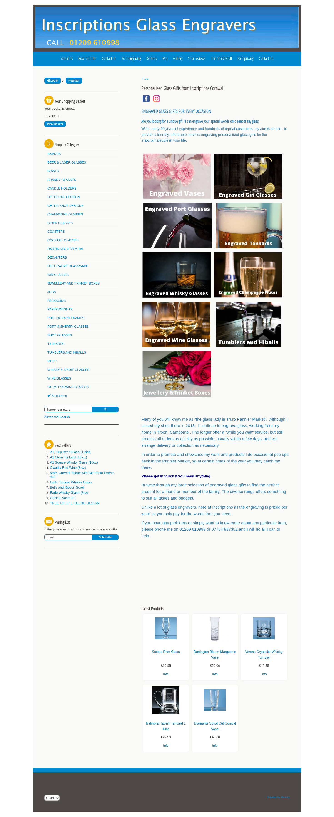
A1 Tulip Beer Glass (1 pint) (70, 452)
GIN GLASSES (58, 275)
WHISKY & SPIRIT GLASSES (68, 370)
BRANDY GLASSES (61, 180)
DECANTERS (57, 257)
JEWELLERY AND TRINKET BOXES (73, 283)
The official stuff (221, 58)
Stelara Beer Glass (166, 652)
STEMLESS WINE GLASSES (68, 387)
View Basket (55, 124)
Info (166, 674)
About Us (67, 58)
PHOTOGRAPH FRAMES (65, 318)
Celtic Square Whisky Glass (71, 482)
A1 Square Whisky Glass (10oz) (74, 462)
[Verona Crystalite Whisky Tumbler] (264, 641)
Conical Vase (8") (63, 498)
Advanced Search (57, 417)
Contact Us (109, 58)
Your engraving (131, 58)
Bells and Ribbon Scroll (67, 487)
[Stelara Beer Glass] (166, 641)
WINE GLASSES (59, 378)
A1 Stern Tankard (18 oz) (68, 457)
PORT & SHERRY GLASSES (68, 326)
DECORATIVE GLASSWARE (67, 266)
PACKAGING (56, 300)
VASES (52, 361)
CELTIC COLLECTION (63, 197)
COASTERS (56, 231)
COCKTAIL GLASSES (62, 240)
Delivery (151, 58)
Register (74, 80)
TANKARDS (55, 344)
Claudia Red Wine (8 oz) (68, 468)
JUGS (51, 292)
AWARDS (54, 154)
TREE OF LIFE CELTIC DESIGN (75, 503)
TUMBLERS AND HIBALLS (66, 352)
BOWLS (53, 171)
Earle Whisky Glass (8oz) (69, 493)
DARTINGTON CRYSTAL (65, 249)
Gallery (178, 58)
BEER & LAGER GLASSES (66, 162)
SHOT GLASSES (59, 335)
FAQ (165, 58)
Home (145, 79)
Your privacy (245, 58)
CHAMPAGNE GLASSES (65, 214)
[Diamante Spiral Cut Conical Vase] (215, 712)
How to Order (87, 58)
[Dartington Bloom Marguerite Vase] (215, 641)
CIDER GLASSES (60, 223)
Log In (54, 80)
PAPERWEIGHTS (59, 309)
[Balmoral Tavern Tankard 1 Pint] (165, 712)
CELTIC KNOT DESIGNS (65, 205)
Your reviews (197, 58)
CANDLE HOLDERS (61, 188)
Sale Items (59, 395)
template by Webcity (278, 797)
